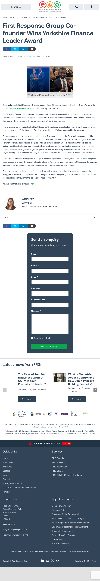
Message (36, 311)
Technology (86, 388)
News (38, 56)
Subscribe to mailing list (42, 338)
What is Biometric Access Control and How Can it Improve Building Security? (81, 379)
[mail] (47, 560)
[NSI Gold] (13, 413)
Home (5, 18)
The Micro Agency (90, 561)
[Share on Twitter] (15, 49)
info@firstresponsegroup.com (15, 530)
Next (93, 217)
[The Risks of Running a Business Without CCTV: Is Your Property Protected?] (9, 374)
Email (34, 277)
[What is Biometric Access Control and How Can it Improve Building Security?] (59, 374)
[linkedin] (42, 560)
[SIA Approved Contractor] (22, 412)
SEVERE (66, 443)
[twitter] (52, 560)
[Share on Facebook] (7, 49)
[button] (5, 390)
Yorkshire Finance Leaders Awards (17, 108)
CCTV (29, 390)
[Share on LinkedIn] (23, 49)
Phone (35, 265)
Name (34, 254)
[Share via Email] (32, 49)
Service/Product (39, 300)
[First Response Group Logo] (50, 2)
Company (36, 288)
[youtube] (57, 560)
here (33, 184)
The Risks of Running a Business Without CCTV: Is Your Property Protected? (32, 379)
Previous (8, 217)
